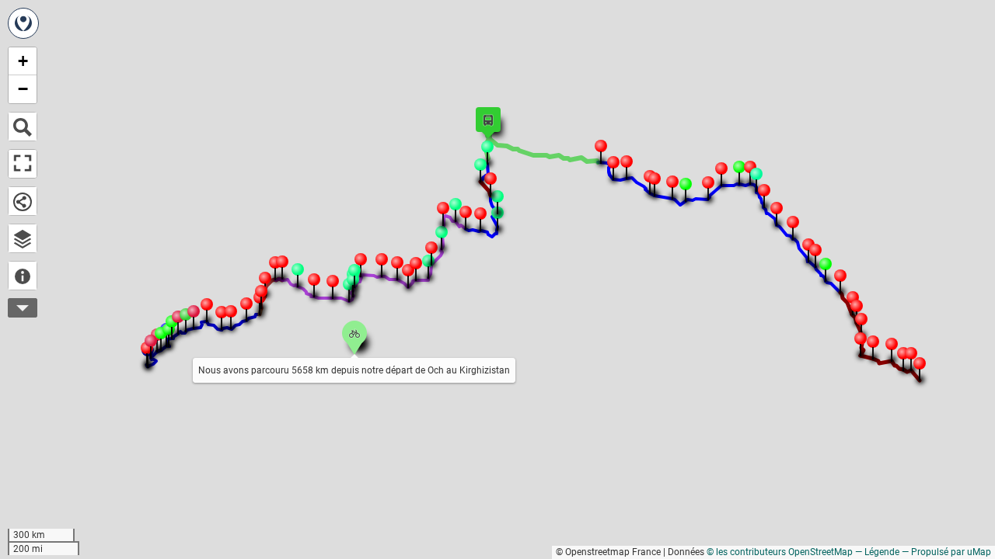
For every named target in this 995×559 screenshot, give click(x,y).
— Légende (877, 552)
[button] (901, 351)
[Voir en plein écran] (23, 164)
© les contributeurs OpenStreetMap (780, 552)
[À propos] (23, 276)
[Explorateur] (23, 238)
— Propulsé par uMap (946, 552)
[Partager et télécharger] (23, 201)
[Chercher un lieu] (23, 127)
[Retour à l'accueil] (23, 23)
